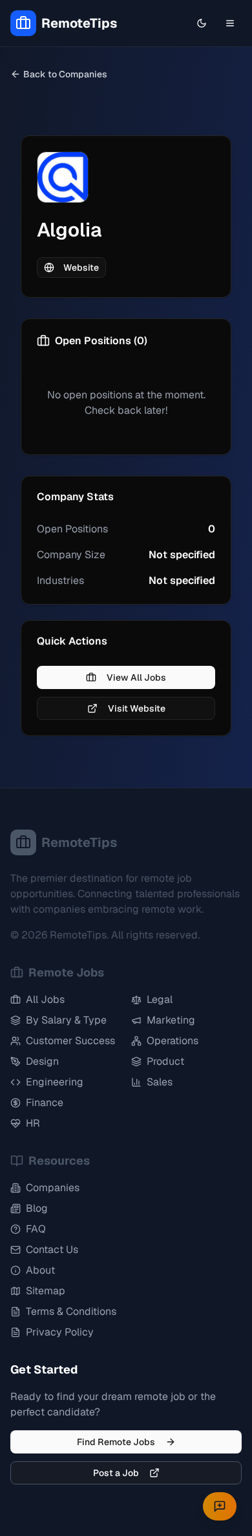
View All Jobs (136, 677)
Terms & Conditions (71, 1311)
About (40, 1270)
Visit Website (136, 708)
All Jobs (45, 999)
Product (165, 1061)
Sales (160, 1082)
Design (42, 1061)
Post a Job (116, 1473)
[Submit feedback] (219, 1506)
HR (33, 1123)
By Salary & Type (66, 1020)
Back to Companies (65, 74)
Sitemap (45, 1291)
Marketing (171, 1020)
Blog (37, 1208)
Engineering (54, 1082)
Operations (172, 1040)
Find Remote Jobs (116, 1442)
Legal (160, 999)
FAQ (36, 1229)
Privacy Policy (60, 1332)
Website (81, 267)
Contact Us (52, 1249)
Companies (52, 1187)
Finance (44, 1102)
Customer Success (70, 1040)
